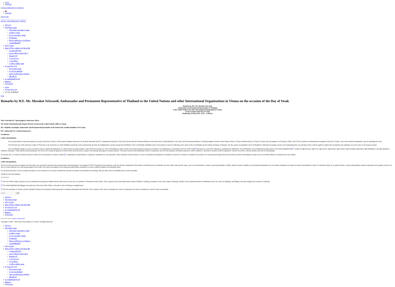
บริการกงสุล (9, 46)
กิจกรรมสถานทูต (15, 69)
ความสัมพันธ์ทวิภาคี (12, 79)
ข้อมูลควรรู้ (13, 56)
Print (2, 96)
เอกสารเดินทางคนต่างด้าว (18, 53)
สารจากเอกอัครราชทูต (17, 35)
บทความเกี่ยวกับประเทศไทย (19, 74)
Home (7, 87)
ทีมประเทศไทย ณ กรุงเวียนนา (19, 40)
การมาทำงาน (14, 58)
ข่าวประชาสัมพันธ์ (15, 71)
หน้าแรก (8, 25)
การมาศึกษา (13, 61)
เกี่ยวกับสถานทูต (11, 28)
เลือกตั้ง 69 (13, 76)
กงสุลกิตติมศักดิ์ (14, 43)
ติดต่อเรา (8, 82)
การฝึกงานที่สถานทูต (16, 64)
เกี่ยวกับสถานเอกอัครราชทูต (19, 30)
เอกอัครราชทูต (14, 33)
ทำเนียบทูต (13, 38)
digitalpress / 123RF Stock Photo (18, 218)
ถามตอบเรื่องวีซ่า (15, 51)
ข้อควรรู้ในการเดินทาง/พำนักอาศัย (17, 48)
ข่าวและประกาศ (11, 66)
